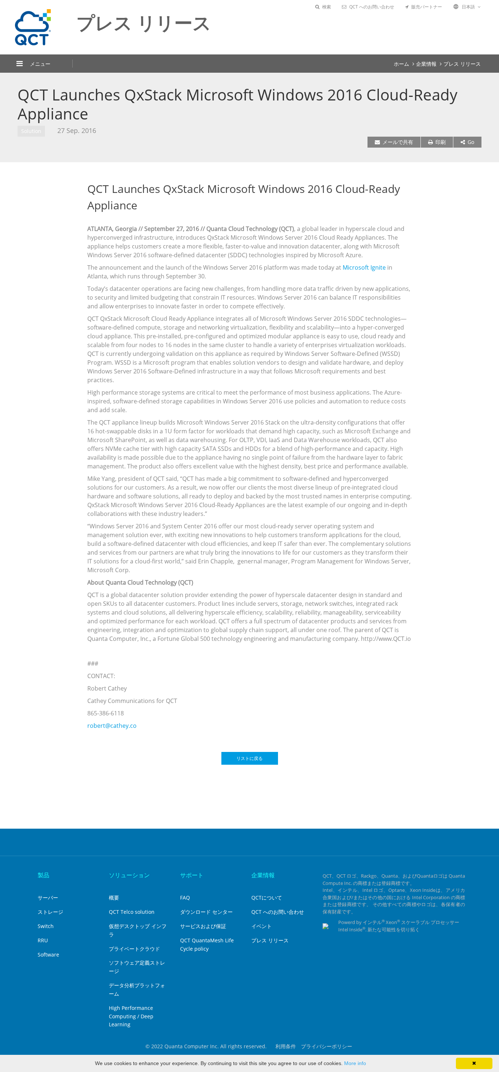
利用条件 (285, 1046)
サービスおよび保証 (203, 926)
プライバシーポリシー (326, 1046)
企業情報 (426, 63)
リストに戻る (249, 758)
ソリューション (129, 875)
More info (355, 1063)
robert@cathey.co (112, 726)
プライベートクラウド (134, 948)
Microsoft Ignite (364, 267)
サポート (191, 875)
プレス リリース (462, 63)
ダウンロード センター (206, 911)
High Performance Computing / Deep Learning (131, 1016)
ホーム (401, 63)
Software (48, 954)
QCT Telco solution (132, 911)
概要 (114, 897)
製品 (43, 875)
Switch (46, 926)
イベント (261, 926)
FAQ (185, 897)
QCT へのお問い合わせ (371, 7)
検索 (326, 7)
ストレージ (50, 911)
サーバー (48, 897)
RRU (43, 940)
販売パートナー (426, 7)
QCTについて (266, 897)
